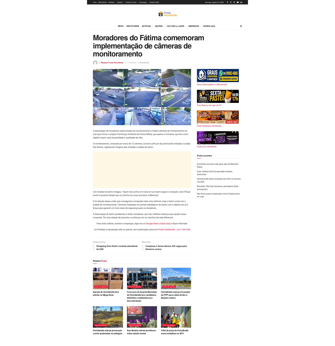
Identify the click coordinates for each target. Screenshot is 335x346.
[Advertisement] (142, 169)
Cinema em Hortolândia (207, 146)
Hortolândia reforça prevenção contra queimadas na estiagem (107, 332)
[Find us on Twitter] (231, 2)
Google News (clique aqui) (158, 223)
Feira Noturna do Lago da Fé (209, 105)
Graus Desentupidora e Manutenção (212, 84)
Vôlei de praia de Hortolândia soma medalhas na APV (174, 332)
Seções (119, 2)
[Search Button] (241, 26)
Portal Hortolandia (167, 229)
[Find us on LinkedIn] (241, 2)
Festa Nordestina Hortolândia (209, 125)
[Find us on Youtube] (238, 2)
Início (95, 2)
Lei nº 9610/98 (183, 229)
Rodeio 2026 (154, 2)
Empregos (143, 2)
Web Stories (102, 2)
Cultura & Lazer (130, 2)
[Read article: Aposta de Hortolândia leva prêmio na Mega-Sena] (108, 278)
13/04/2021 (132, 62)
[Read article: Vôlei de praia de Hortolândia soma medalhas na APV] (176, 317)
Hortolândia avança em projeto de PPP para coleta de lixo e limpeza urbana (175, 294)
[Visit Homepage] (167, 13)
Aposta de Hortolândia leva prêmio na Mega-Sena (106, 293)
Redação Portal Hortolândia (112, 62)
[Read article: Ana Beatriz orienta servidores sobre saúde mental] (142, 317)
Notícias (111, 2)
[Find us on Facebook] (227, 2)
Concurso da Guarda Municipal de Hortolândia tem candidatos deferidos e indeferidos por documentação (142, 296)
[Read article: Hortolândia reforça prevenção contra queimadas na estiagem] (108, 317)
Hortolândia (144, 62)
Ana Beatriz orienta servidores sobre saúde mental (141, 332)
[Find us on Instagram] (234, 2)
